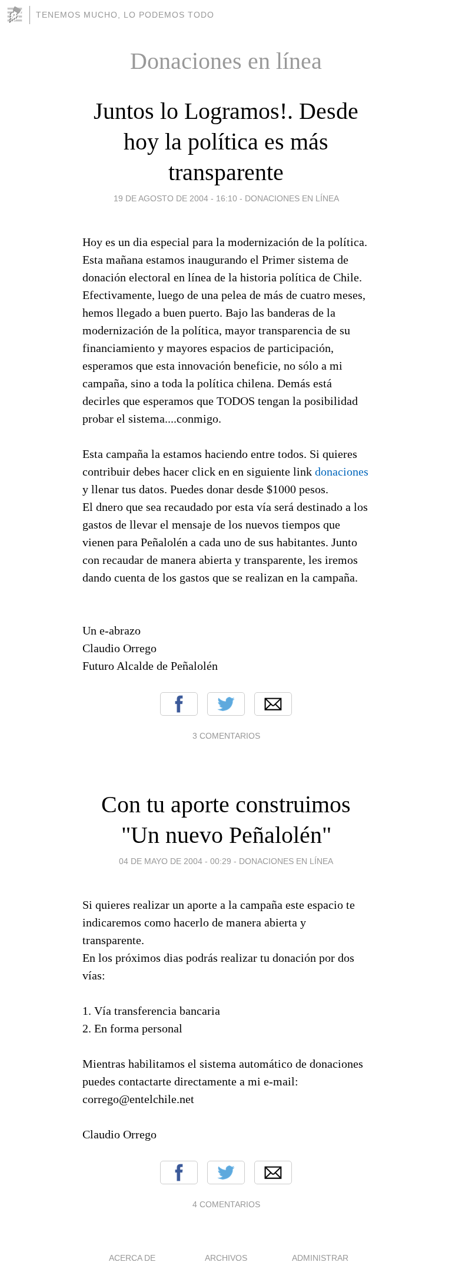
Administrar (320, 1258)
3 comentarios (226, 735)
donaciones (341, 471)
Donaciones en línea (292, 198)
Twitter (226, 704)
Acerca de (132, 1258)
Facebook (179, 704)
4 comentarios (226, 1204)
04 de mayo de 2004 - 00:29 (175, 861)
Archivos (226, 1258)
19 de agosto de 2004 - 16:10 (175, 198)
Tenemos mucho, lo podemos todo (125, 14)
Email (273, 704)
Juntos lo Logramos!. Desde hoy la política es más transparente (226, 141)
